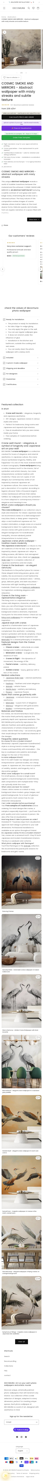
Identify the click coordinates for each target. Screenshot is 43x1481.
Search (7, 1356)
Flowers (9, 692)
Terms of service (21, 1473)
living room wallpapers (11, 617)
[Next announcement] (39, 2)
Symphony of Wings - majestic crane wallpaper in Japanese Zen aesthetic (19, 1333)
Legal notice (30, 1476)
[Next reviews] (40, 269)
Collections (8, 1366)
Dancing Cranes (8, 911)
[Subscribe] (36, 1422)
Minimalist (6, 639)
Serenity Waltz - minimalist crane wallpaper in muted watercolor (20, 971)
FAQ (5, 1371)
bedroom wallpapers (31, 587)
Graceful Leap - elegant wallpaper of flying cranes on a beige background (20, 1272)
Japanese (10, 697)
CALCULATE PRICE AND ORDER (21, 117)
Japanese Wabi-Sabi (14, 678)
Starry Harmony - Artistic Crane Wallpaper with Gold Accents (20, 1031)
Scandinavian (10, 637)
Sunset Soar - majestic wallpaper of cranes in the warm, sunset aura (19, 1212)
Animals (9, 686)
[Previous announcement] (4, 2)
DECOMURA (12, 1470)
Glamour (9, 706)
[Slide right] (26, 72)
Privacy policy (10, 1473)
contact (7, 1375)
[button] (4, 8)
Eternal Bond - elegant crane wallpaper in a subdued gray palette (20, 1091)
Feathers (9, 683)
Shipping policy (34, 1473)
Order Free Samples (21, 137)
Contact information (17, 1476)
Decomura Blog (10, 1361)
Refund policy (35, 1470)
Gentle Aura (11, 689)
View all (21, 1342)
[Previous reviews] (3, 269)
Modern (9, 708)
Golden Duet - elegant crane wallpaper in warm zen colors (20, 1152)
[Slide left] (17, 72)
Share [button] (6, 225)
